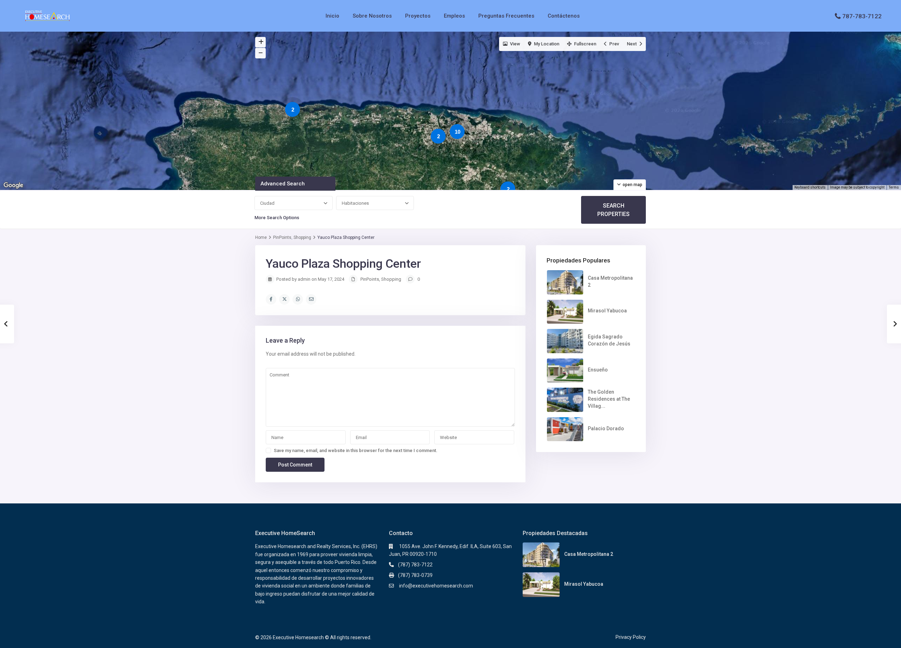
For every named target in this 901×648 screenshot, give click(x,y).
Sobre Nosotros (372, 16)
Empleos (454, 16)
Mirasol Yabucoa (607, 310)
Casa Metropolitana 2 (588, 554)
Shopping (302, 237)
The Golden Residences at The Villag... (609, 399)
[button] (419, 126)
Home (261, 237)
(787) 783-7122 (415, 564)
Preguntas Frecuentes (506, 16)
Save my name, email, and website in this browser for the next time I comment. (355, 450)
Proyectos (417, 16)
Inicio (332, 16)
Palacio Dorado (606, 428)
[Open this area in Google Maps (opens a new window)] (13, 185)
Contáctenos (564, 16)
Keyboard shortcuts (810, 187)
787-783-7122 (862, 15)
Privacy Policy (631, 637)
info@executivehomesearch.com (435, 586)
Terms (894, 187)
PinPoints (282, 237)
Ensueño (598, 370)
